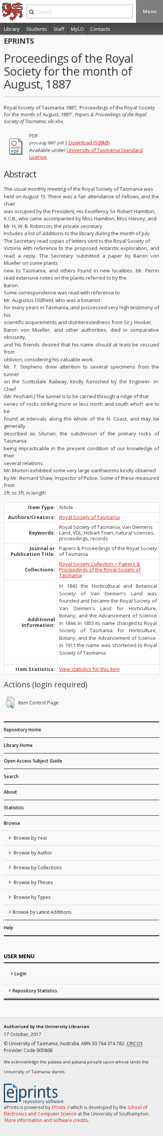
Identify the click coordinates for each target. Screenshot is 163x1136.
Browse (12, 823)
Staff (58, 28)
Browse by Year (30, 838)
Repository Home (22, 729)
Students (36, 28)
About (10, 792)
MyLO (77, 28)
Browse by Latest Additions (42, 912)
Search (11, 776)
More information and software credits (46, 1120)
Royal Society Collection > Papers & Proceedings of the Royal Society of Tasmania (100, 569)
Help (8, 927)
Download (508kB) (89, 142)
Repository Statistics (35, 990)
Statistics (14, 807)
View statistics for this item (89, 669)
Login (20, 973)
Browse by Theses (33, 882)
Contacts (100, 28)
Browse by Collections (37, 867)
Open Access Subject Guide (33, 761)
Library (12, 28)
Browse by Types (31, 897)
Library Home (18, 745)
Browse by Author (32, 853)
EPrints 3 (60, 1107)
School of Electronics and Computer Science (75, 1110)
